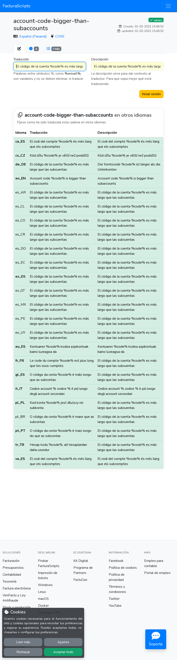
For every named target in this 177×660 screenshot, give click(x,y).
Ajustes (63, 642)
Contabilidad (12, 574)
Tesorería (9, 581)
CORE (60, 36)
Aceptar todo (63, 652)
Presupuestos (13, 567)
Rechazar (23, 652)
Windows (45, 585)
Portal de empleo (157, 572)
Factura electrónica (17, 588)
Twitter (114, 598)
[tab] (19, 48)
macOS (43, 598)
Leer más (23, 642)
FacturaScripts (16, 6)
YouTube (115, 605)
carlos (157, 20)
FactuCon (80, 579)
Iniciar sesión (151, 94)
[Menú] (168, 6)
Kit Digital (80, 560)
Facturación (11, 560)
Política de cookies (123, 567)
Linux (42, 591)
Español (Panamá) (33, 36)
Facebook (116, 560)
